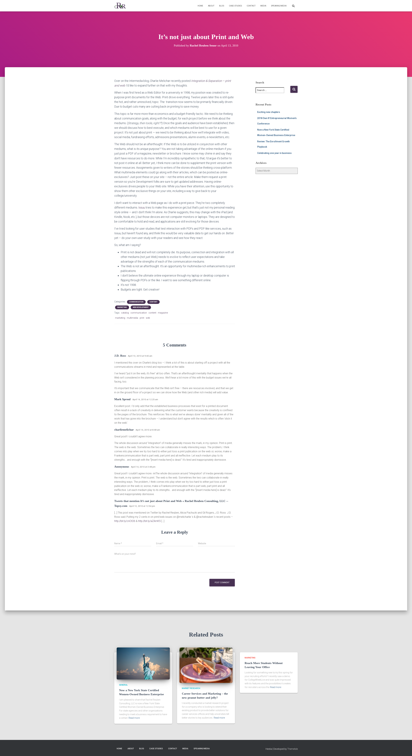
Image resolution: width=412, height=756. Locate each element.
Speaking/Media (278, 6)
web (148, 318)
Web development (141, 307)
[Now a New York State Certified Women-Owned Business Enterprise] (143, 663)
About (211, 6)
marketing (122, 307)
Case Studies (235, 6)
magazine (163, 312)
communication (136, 302)
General (123, 685)
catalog (125, 312)
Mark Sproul (122, 399)
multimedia (132, 318)
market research (191, 688)
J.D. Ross (120, 355)
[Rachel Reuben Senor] (120, 6)
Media (263, 6)
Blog (221, 6)
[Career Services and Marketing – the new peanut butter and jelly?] (206, 665)
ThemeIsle (292, 749)
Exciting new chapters (268, 112)
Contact (251, 6)
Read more (134, 718)
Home (200, 6)
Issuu (141, 207)
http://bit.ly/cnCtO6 (124, 521)
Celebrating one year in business (274, 153)
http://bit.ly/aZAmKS (149, 521)
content (153, 302)
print (142, 318)
